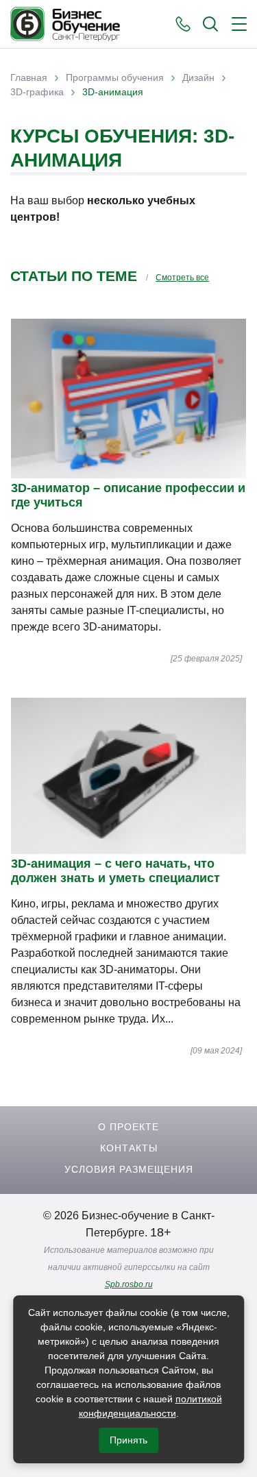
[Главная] (65, 24)
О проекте (128, 1126)
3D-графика (37, 91)
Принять (128, 1440)
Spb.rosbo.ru (129, 1284)
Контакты (129, 1148)
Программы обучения (115, 77)
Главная (28, 77)
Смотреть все (182, 277)
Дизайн (198, 77)
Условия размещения (128, 1169)
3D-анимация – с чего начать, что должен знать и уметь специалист (115, 871)
